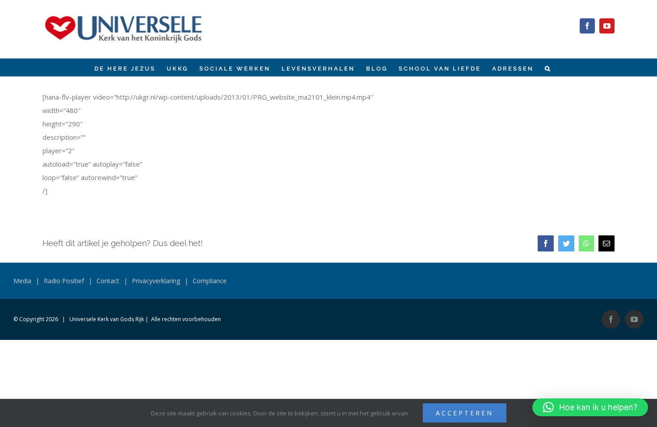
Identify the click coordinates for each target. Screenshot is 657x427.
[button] (548, 67)
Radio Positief (64, 280)
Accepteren (464, 413)
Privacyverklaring (156, 280)
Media (22, 280)
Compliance (210, 280)
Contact (108, 280)
